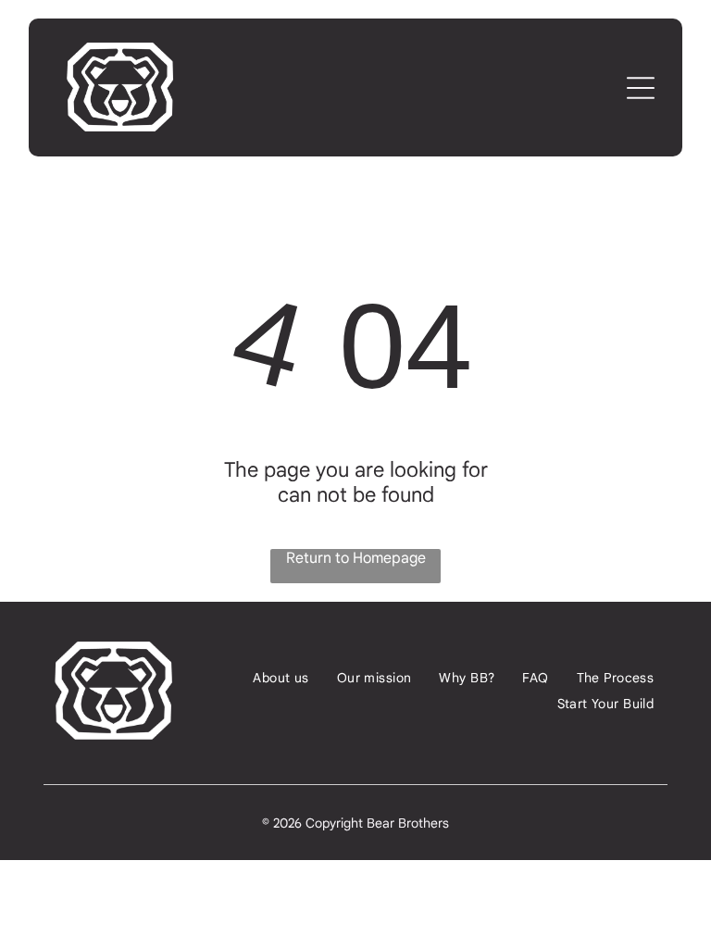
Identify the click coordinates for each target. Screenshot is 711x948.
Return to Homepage (356, 558)
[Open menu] (641, 88)
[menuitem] (280, 678)
